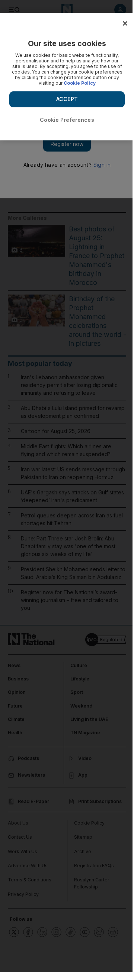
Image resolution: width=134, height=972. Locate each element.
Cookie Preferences (67, 120)
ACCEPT (67, 99)
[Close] (125, 23)
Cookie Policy (80, 83)
